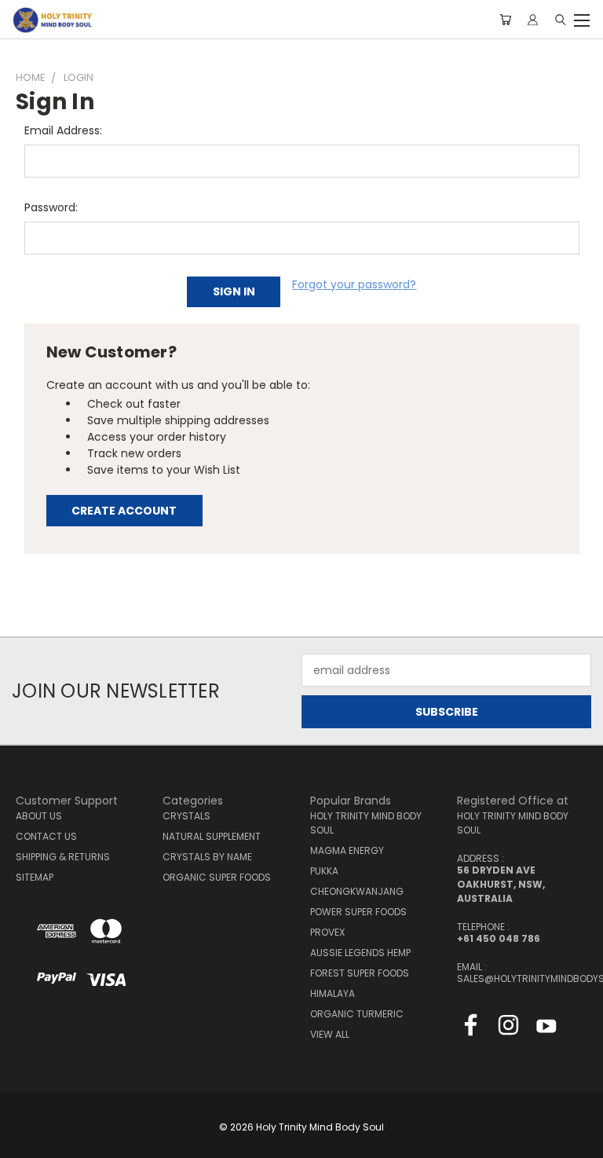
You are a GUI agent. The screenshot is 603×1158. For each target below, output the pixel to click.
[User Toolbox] (532, 19)
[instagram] (508, 1028)
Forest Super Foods (359, 973)
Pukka (324, 871)
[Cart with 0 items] (505, 19)
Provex (327, 932)
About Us (39, 816)
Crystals (186, 816)
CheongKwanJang (357, 891)
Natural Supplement (212, 836)
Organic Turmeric (357, 1014)
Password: (51, 207)
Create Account (124, 511)
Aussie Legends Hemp (360, 952)
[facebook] (470, 1028)
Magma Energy (347, 850)
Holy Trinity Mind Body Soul (366, 823)
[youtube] (546, 1028)
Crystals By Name (207, 856)
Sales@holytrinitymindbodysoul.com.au (522, 978)
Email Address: (63, 130)
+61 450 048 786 (498, 938)
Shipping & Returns (63, 856)
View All (329, 1034)
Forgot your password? (354, 284)
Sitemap (34, 877)
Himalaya (332, 993)
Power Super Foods (358, 911)
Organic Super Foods (217, 877)
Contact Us (46, 836)
